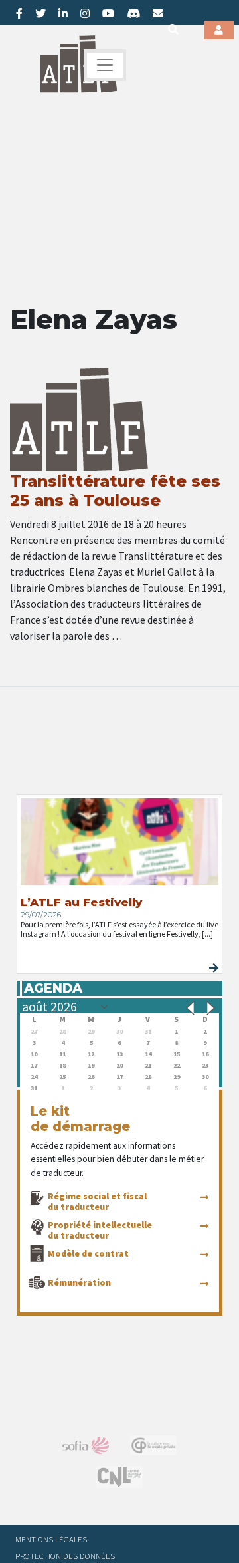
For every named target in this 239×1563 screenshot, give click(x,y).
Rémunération (79, 1282)
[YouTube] (108, 13)
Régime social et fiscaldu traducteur (97, 1201)
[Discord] (133, 13)
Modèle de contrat (88, 1253)
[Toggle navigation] (105, 65)
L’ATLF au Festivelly (81, 902)
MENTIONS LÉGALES (51, 1539)
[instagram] (85, 13)
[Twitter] (40, 13)
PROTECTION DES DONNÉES (65, 1555)
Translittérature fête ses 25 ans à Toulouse (115, 490)
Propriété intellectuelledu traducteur (100, 1230)
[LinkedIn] (63, 13)
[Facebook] (19, 13)
